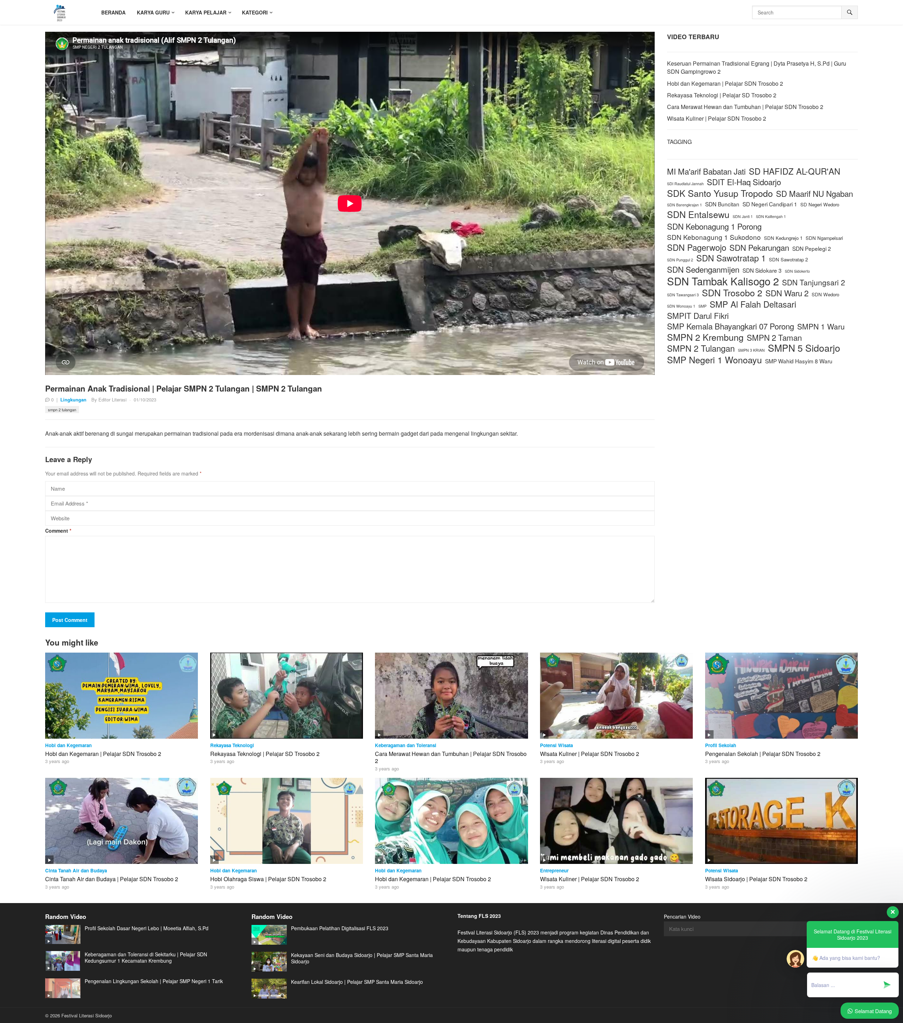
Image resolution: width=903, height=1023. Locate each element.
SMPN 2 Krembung (705, 337)
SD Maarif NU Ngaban (814, 193)
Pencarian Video (682, 916)
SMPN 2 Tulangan (62, 409)
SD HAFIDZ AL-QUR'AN (794, 171)
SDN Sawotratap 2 (788, 259)
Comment (58, 530)
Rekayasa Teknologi (232, 745)
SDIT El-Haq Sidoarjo (744, 182)
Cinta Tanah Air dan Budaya (76, 870)
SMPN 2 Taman (774, 337)
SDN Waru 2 (786, 293)
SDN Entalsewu (698, 214)
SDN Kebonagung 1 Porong (714, 226)
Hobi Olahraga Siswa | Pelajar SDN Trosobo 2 (268, 879)
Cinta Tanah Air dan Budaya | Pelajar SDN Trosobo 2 (111, 879)
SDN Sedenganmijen (703, 269)
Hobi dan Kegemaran (68, 745)
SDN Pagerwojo (696, 247)
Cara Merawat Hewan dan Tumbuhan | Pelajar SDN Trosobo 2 (745, 107)
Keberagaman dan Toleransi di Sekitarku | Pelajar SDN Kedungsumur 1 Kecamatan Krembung (146, 957)
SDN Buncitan (722, 204)
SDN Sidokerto (797, 271)
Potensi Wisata (556, 745)
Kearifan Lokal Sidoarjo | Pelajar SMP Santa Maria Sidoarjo (357, 982)
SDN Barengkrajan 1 (684, 204)
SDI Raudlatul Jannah (685, 183)
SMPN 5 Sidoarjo (804, 348)
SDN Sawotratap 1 (731, 258)
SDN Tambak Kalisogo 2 (723, 281)
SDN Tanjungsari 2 (813, 282)
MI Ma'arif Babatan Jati (706, 171)
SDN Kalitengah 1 (771, 216)
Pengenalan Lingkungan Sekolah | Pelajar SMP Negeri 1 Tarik (154, 981)
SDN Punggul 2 (680, 259)
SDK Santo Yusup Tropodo (720, 193)
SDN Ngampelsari (824, 238)
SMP (702, 306)
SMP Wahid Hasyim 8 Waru (798, 361)
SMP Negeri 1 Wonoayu (714, 359)
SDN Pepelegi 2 (811, 248)
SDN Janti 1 (743, 216)
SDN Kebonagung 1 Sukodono (714, 237)
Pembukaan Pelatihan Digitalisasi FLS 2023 (339, 928)
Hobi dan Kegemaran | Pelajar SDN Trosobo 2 (725, 83)
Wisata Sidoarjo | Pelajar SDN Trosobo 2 (756, 879)
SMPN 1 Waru (821, 326)
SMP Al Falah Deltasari (753, 304)
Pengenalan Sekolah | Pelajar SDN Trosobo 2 (762, 754)
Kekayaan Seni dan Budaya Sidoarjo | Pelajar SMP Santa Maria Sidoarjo (362, 958)
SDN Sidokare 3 (762, 270)
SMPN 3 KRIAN (751, 350)
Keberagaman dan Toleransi (405, 745)
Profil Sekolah (720, 745)
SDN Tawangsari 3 (683, 294)
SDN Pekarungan (759, 247)
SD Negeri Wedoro (819, 204)
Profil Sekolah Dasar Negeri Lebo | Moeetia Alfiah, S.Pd (146, 928)
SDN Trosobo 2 (732, 292)
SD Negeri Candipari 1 (770, 204)
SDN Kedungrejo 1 (783, 238)
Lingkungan (73, 399)
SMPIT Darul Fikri (698, 315)
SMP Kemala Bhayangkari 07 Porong (730, 326)
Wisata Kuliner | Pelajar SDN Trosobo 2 (716, 118)
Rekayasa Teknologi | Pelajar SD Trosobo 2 (721, 95)
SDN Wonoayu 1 (681, 306)
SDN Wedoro (825, 294)
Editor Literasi (112, 399)
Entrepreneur (554, 870)
